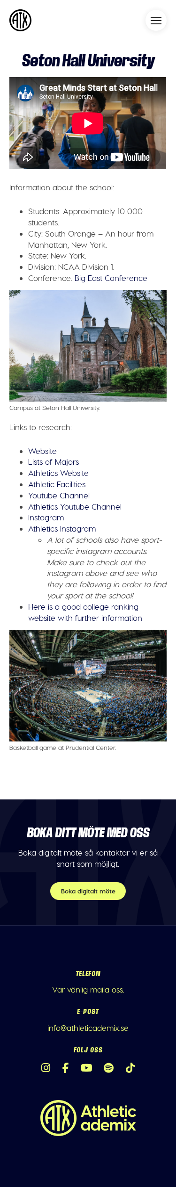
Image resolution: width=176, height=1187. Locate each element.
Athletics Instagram (62, 528)
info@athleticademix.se (88, 1027)
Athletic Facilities (56, 484)
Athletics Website (58, 472)
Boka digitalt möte (88, 891)
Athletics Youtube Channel (75, 506)
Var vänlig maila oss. (88, 989)
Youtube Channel (59, 495)
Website (42, 450)
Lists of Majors (53, 461)
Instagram (46, 517)
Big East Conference (111, 277)
